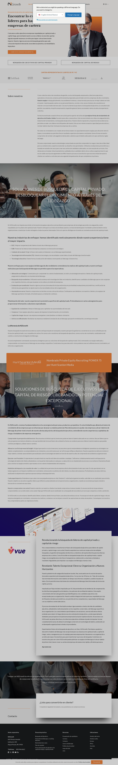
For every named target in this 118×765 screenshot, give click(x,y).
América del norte (95, 736)
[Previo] (9, 679)
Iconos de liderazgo (68, 743)
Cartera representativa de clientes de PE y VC (59, 72)
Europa (92, 741)
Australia (92, 746)
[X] (11, 752)
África (91, 743)
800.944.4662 (20, 749)
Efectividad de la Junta (41, 743)
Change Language (73, 15)
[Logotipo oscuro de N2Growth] (14, 4)
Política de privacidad (68, 746)
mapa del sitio (66, 748)
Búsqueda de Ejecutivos (41, 736)
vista (64, 751)
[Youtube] (15, 752)
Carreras (65, 738)
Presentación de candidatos (70, 736)
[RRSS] (18, 752)
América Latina (94, 738)
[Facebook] (13, 752)
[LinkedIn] (8, 752)
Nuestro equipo (42, 100)
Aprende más (46, 647)
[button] (107, 4)
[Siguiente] (109, 679)
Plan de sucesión (39, 745)
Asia (91, 748)
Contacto (65, 741)
